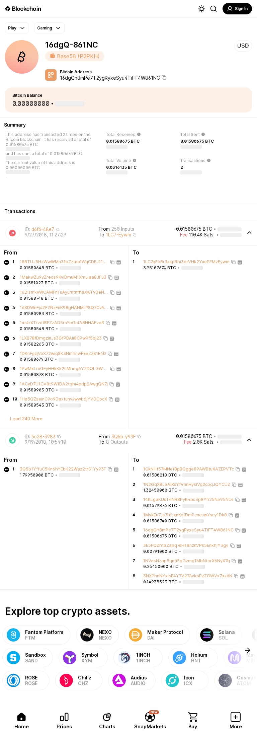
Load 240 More (26, 418)
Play (12, 27)
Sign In (241, 8)
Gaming (44, 27)
